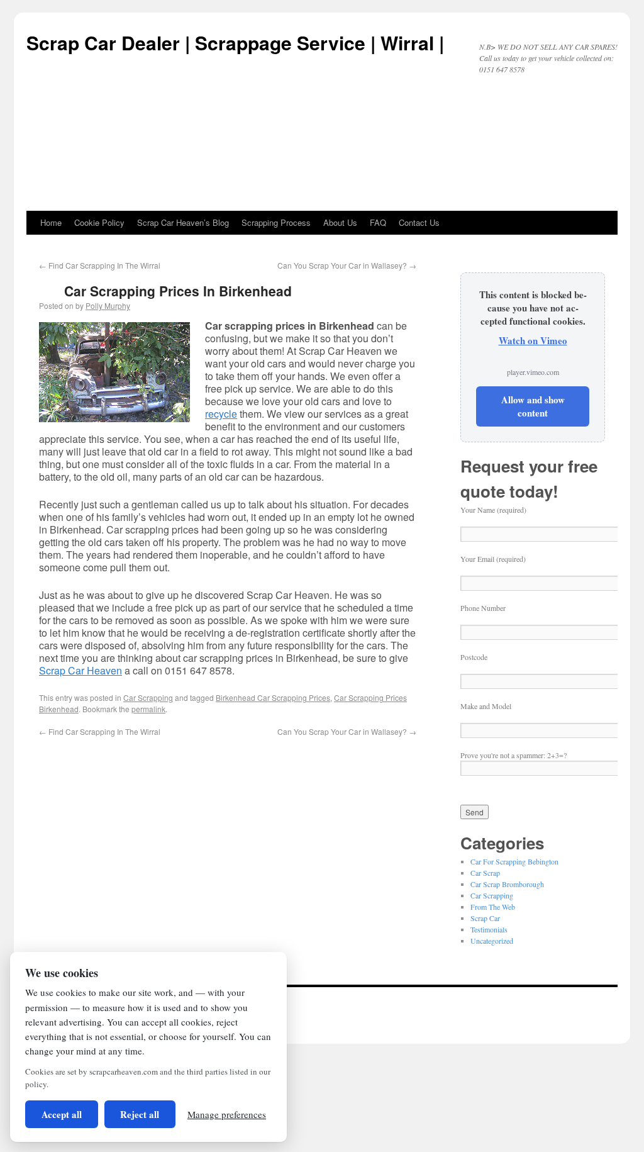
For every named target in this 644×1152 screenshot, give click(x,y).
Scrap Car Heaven (80, 670)
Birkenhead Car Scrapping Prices (273, 697)
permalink (148, 708)
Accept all (62, 1114)
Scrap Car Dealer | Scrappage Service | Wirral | (235, 42)
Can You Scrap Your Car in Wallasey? (346, 265)
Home (51, 222)
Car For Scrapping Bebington (514, 861)
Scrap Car (485, 918)
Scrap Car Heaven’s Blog (183, 222)
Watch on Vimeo (533, 340)
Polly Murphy (108, 305)
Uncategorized (491, 941)
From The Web (492, 907)
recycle (221, 413)
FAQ (378, 222)
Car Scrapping (148, 697)
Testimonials (489, 929)
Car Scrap (485, 873)
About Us (340, 222)
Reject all (139, 1114)
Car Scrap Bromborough (507, 884)
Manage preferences (226, 1114)
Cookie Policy (99, 222)
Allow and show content (533, 406)
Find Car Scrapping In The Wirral (99, 265)
